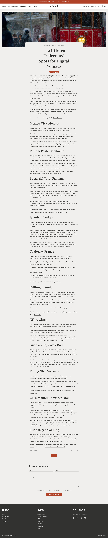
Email (56, 470)
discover (47, 45)
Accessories (13, 6)
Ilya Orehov (57, 282)
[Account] (98, 6)
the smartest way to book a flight (55, 447)
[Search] (105, 6)
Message (32, 477)
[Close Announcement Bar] (107, 2)
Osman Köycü (63, 212)
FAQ (38, 519)
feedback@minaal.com (80, 514)
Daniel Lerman (57, 118)
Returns (39, 523)
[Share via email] (77, 450)
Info (35, 6)
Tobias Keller (33, 393)
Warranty (40, 526)
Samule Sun (37, 315)
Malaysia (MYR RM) (88, 6)
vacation (61, 45)
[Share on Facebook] (71, 450)
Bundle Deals (25, 6)
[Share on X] (74, 450)
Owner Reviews (42, 516)
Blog (38, 528)
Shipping (40, 521)
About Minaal (41, 514)
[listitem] (54, 2)
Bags (4, 6)
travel (54, 45)
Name (31, 470)
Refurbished (5, 521)
